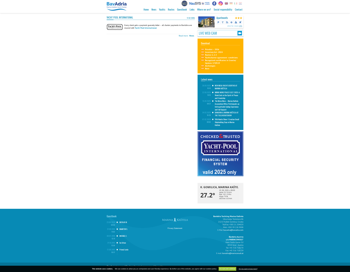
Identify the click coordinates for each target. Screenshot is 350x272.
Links (192, 9)
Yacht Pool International (146, 28)
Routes (171, 9)
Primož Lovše (123, 249)
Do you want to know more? (248, 269)
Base (207, 68)
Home (146, 9)
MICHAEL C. (123, 236)
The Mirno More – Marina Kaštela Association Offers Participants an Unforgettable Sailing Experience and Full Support (227, 105)
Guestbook (182, 9)
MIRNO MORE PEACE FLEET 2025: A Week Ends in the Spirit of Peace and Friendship (227, 95)
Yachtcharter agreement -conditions (221, 57)
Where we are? (204, 9)
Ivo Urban (122, 242)
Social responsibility (223, 9)
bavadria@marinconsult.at (232, 253)
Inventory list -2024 (214, 52)
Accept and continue (227, 269)
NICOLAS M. (123, 222)
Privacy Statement (175, 228)
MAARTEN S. (123, 229)
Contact (239, 9)
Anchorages (210, 66)
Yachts (162, 9)
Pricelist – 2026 (212, 49)
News (153, 9)
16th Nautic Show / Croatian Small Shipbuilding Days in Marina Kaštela (227, 122)
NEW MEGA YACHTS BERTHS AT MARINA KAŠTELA (226, 87)
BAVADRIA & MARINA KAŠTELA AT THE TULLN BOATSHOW (226, 114)
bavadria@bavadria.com (233, 230)
